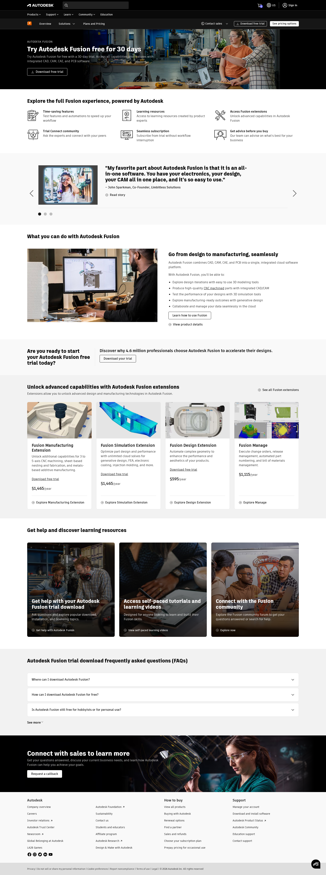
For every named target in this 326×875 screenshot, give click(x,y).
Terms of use (143, 868)
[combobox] (96, 5)
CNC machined (214, 288)
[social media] (40, 854)
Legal (155, 868)
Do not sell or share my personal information (61, 868)
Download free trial (45, 479)
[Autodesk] (40, 5)
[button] (212, 23)
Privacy (31, 868)
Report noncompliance (122, 868)
